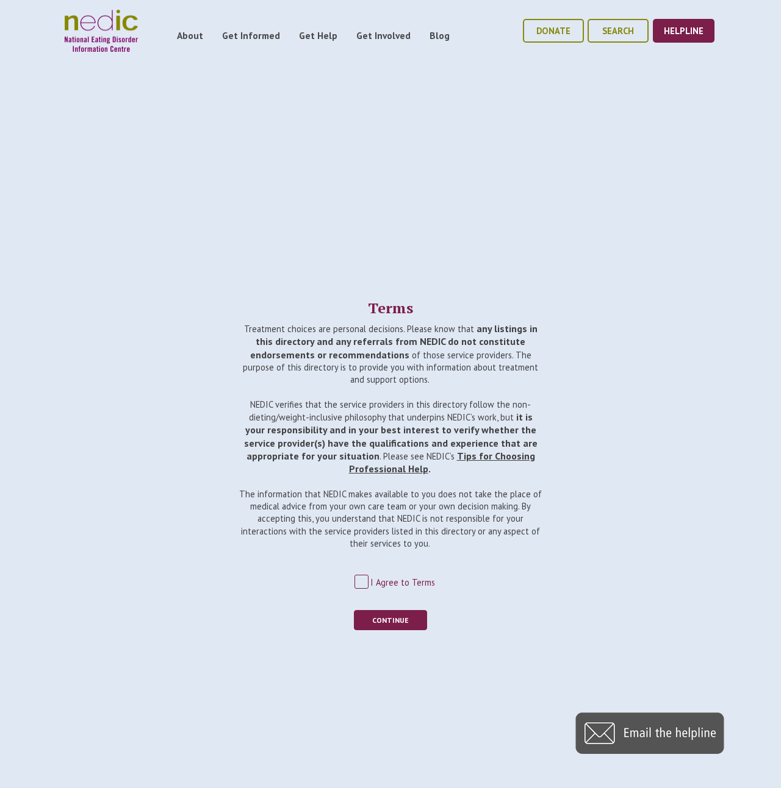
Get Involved (383, 35)
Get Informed (251, 35)
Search (618, 31)
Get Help (318, 35)
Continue (390, 620)
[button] (650, 750)
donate (553, 31)
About (190, 35)
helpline (684, 31)
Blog (440, 35)
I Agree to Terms (402, 582)
